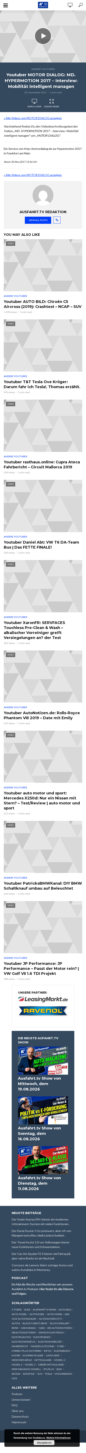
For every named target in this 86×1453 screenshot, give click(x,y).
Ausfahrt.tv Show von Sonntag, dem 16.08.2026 (39, 1133)
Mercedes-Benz (22, 1360)
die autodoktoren (59, 1327)
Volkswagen (63, 1373)
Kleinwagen (62, 1350)
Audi (27, 1309)
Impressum (19, 1422)
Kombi (16, 1355)
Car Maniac (28, 1327)
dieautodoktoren (24, 1332)
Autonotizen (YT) (50, 1318)
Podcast (17, 1394)
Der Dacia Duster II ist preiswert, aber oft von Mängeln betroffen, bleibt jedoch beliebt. (41, 1233)
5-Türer (17, 1309)
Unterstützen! (21, 1399)
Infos (47, 1350)
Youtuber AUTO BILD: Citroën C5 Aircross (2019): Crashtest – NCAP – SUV (42, 304)
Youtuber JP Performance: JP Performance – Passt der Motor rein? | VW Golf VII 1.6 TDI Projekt (41, 968)
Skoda (16, 1373)
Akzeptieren (44, 1442)
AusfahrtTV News (44, 1309)
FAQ (15, 1405)
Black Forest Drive (35, 1323)
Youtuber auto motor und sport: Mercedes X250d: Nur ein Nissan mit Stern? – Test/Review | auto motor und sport (42, 800)
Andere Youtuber (43, 69)
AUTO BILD (65, 1309)
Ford (60, 1346)
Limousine (52, 1355)
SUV (39, 1373)
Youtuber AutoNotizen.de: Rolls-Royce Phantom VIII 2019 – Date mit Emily (42, 715)
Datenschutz (20, 1416)
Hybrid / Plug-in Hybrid (26, 1350)
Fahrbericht (20, 1346)
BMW (15, 1327)
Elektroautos (21, 1337)
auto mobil (19, 1314)
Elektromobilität (50, 1341)
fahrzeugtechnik (42, 1346)
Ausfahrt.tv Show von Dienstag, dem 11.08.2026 (39, 1183)
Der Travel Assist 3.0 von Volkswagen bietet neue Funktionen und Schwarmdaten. (41, 1244)
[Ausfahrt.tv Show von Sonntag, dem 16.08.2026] (43, 1110)
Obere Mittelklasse (51, 1364)
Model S (17, 1364)
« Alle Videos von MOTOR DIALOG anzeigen (33, 118)
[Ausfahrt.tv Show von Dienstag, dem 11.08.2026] (43, 1160)
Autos (16, 1323)
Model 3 (59, 1360)
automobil (37, 1314)
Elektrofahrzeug (23, 1341)
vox (14, 1378)
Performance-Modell (26, 1369)
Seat (59, 1369)
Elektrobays (41, 1337)
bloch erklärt (60, 1323)
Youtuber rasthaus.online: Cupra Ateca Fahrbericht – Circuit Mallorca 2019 (42, 464)
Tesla (48, 1373)
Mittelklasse (43, 1360)
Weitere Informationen (58, 1437)
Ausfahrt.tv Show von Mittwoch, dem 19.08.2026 (39, 1084)
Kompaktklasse (33, 1355)
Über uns (18, 1411)
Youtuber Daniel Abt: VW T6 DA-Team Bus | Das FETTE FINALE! (41, 545)
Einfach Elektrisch (51, 1332)
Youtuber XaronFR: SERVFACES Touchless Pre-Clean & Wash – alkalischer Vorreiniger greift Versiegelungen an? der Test (34, 630)
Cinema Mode (51, 106)
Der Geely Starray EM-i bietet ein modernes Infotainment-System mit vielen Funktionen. (40, 1222)
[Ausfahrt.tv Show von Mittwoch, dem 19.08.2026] (43, 1061)
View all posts (38, 220)
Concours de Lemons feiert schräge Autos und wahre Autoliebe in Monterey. (42, 1267)
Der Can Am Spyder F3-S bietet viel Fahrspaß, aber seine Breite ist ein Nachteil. (41, 1256)
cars (42, 1327)
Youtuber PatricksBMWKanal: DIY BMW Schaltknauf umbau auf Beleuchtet (43, 886)
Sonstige (29, 1373)
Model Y (30, 1364)
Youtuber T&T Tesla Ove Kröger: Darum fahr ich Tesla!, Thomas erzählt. (42, 384)
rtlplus (49, 1369)
